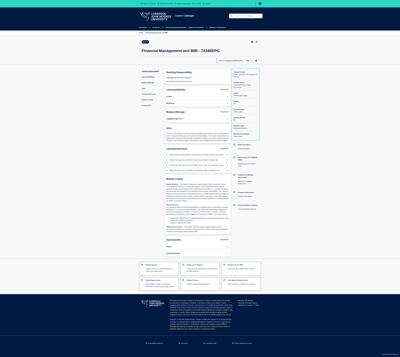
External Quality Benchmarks (176, 27)
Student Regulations (184, 3)
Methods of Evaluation (217, 27)
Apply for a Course (149, 3)
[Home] (155, 17)
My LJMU (198, 3)
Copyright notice (211, 343)
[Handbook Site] (152, 303)
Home (141, 33)
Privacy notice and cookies (243, 343)
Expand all (224, 89)
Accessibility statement (155, 343)
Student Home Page (166, 3)
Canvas (207, 3)
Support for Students (196, 27)
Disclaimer (184, 343)
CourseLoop (394, 354)
